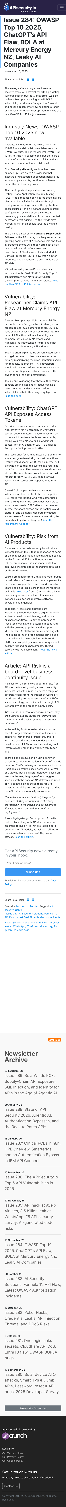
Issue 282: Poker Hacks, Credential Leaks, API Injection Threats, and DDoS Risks (32, 1318)
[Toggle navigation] (61, 7)
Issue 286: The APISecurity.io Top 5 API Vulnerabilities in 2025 (31, 1183)
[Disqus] (33, 977)
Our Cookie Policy (12, 1460)
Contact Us (10, 1486)
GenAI (18, 909)
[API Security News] (19, 7)
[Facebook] (28, 79)
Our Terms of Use (12, 1453)
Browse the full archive (33, 1408)
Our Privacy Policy (13, 1456)
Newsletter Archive (27, 906)
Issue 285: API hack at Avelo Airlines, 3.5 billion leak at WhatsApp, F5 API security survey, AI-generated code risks (32, 926)
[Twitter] (33, 79)
